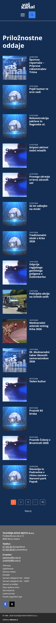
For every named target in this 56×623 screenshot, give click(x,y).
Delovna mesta (9, 572)
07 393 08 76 (9, 546)
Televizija (7, 566)
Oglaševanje (8, 569)
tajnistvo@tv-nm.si (12, 557)
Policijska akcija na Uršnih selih (39, 295)
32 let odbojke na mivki (38, 207)
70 (42, 502)
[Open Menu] (23, 15)
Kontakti (6, 575)
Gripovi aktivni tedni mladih (38, 149)
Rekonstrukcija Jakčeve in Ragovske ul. (39, 121)
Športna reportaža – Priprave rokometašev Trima (37, 66)
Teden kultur (37, 381)
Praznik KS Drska (36, 412)
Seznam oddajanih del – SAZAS (16, 578)
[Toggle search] (32, 14)
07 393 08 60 (9, 549)
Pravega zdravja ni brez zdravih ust (39, 179)
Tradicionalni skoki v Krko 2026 (37, 238)
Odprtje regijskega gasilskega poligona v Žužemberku (37, 270)
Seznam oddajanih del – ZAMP (16, 581)
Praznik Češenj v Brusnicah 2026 (39, 441)
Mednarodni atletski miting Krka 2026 (38, 326)
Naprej (28, 511)
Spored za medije (10, 584)
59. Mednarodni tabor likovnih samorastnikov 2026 (39, 357)
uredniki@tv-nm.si (11, 560)
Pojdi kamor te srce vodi (38, 90)
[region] (28, 604)
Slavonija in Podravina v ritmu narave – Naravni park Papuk (38, 475)
